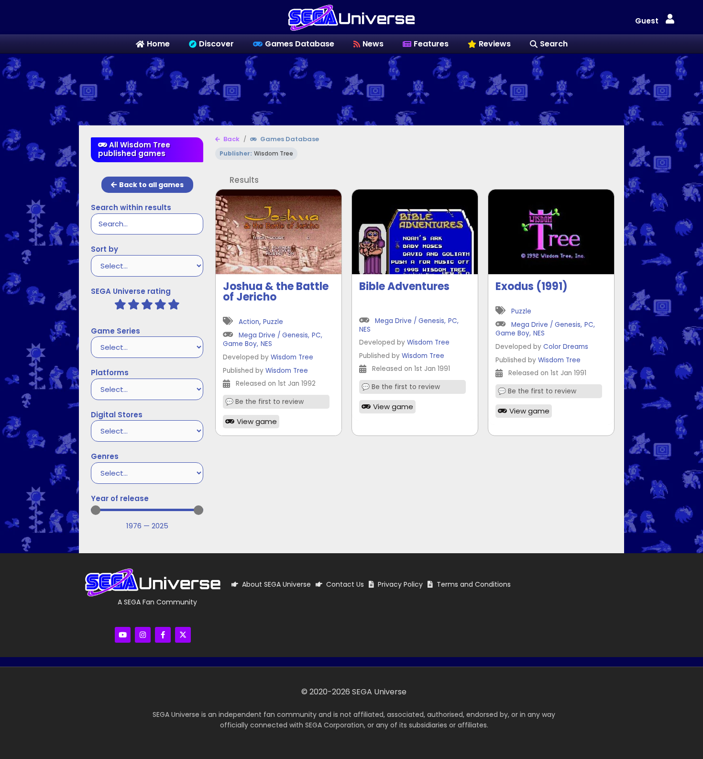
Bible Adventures (404, 286)
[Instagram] (143, 635)
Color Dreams (565, 347)
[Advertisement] (351, 84)
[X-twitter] (183, 635)
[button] (670, 19)
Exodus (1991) (531, 286)
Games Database (289, 139)
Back (231, 139)
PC (316, 335)
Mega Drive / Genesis (273, 335)
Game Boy (240, 344)
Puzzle (273, 322)
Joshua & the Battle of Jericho (276, 291)
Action (249, 322)
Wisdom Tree (292, 357)
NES (266, 344)
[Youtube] (123, 635)
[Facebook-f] (163, 635)
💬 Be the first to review (264, 402)
